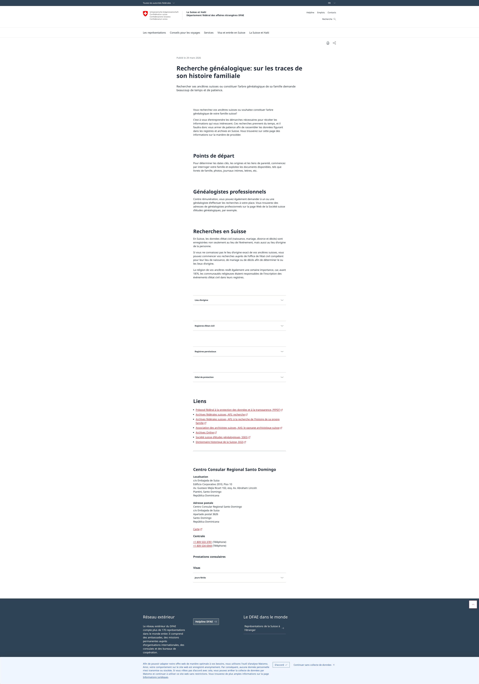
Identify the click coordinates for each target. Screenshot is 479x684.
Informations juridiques (155, 677)
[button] (154, 33)
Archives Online (205, 432)
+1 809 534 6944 (202, 545)
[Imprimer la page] (328, 43)
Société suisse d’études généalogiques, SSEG (222, 437)
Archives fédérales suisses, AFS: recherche (220, 414)
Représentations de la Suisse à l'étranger (262, 628)
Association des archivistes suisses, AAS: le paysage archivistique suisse (237, 427)
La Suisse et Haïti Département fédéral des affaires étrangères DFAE (215, 14)
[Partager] (334, 43)
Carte (196, 529)
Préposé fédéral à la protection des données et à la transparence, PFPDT (238, 409)
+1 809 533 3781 (202, 542)
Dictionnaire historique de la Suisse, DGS (219, 442)
